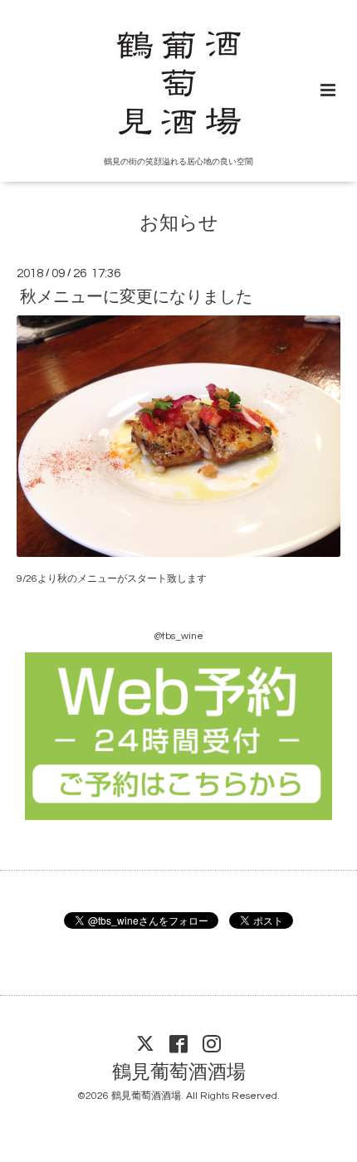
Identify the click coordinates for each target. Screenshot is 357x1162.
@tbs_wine (178, 636)
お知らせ (178, 223)
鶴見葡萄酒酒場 (179, 1072)
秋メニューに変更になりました (136, 297)
